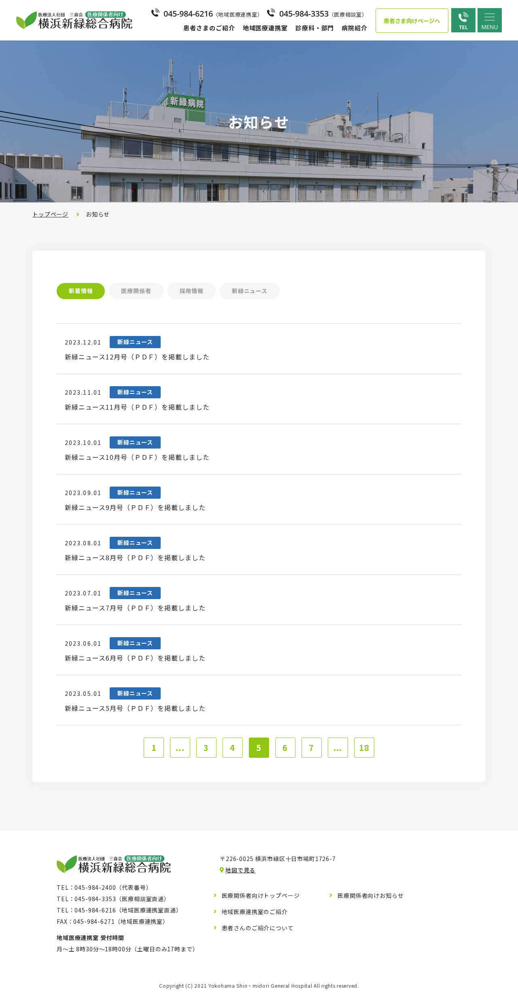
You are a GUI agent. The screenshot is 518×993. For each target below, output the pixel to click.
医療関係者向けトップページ (261, 895)
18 (364, 747)
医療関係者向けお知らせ (370, 895)
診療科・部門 (314, 27)
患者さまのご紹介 (209, 27)
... (180, 747)
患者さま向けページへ (412, 21)
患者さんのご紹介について (258, 928)
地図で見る (240, 870)
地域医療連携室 (265, 27)
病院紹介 (354, 27)
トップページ (50, 214)
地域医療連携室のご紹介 (255, 912)
